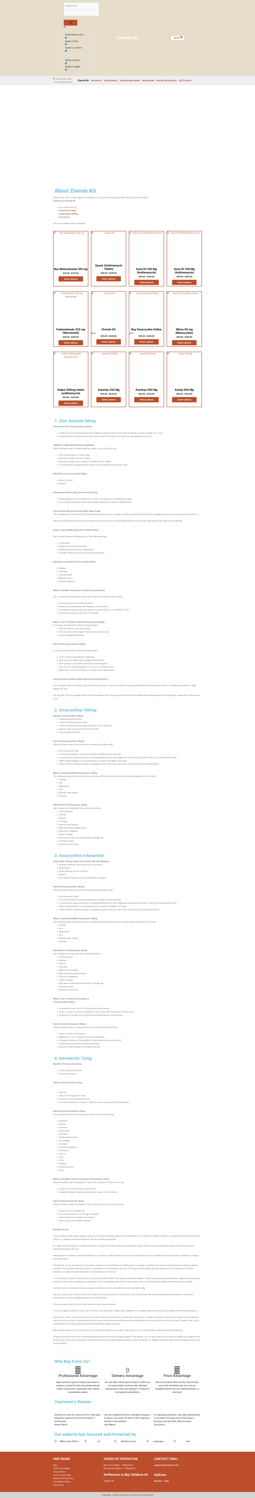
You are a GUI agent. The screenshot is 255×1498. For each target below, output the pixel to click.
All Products (185, 80)
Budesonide (148, 80)
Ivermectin (96, 80)
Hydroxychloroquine (130, 80)
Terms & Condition (61, 1468)
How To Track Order (62, 1475)
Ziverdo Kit (83, 80)
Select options (71, 279)
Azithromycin (111, 80)
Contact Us (58, 1485)
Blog (55, 1465)
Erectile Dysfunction (166, 80)
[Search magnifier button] (70, 23)
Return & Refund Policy (63, 1478)
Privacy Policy (59, 1472)
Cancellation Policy (61, 1481)
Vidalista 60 (109, 1481)
